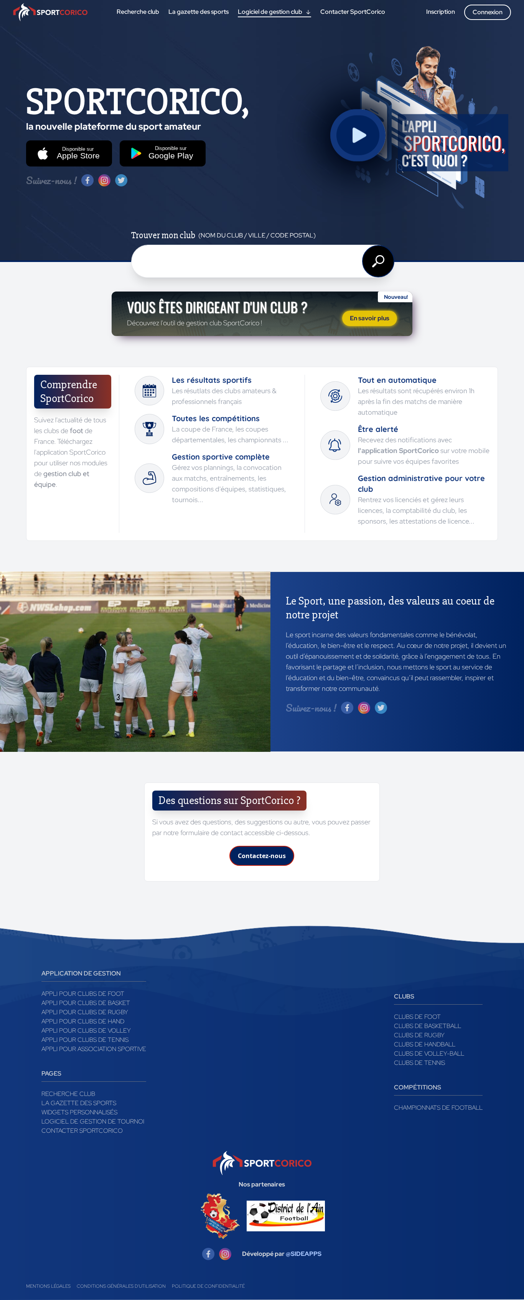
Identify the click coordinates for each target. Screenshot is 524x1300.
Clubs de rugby (419, 1035)
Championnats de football (438, 1108)
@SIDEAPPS (303, 1254)
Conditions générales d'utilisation (121, 1286)
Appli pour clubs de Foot (82, 994)
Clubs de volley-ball (429, 1054)
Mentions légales (48, 1286)
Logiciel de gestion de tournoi (92, 1121)
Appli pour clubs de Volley (86, 1030)
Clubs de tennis (419, 1063)
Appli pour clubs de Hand (82, 1021)
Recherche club (68, 1094)
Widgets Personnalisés (79, 1112)
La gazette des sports (78, 1103)
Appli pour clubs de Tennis (85, 1040)
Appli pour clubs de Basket (85, 1003)
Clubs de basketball (427, 1026)
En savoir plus (369, 318)
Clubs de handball (424, 1044)
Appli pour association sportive (93, 1049)
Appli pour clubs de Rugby (84, 1012)
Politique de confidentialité (208, 1286)
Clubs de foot (417, 1017)
